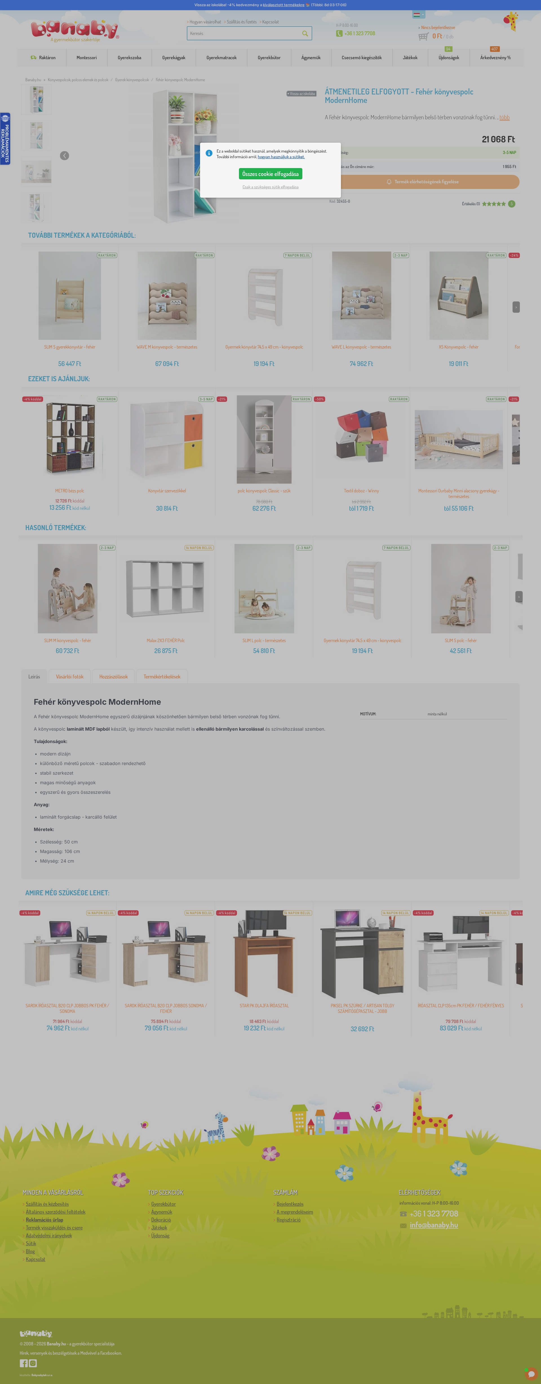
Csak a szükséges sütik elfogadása (271, 186)
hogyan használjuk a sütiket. (281, 156)
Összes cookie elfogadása (270, 173)
